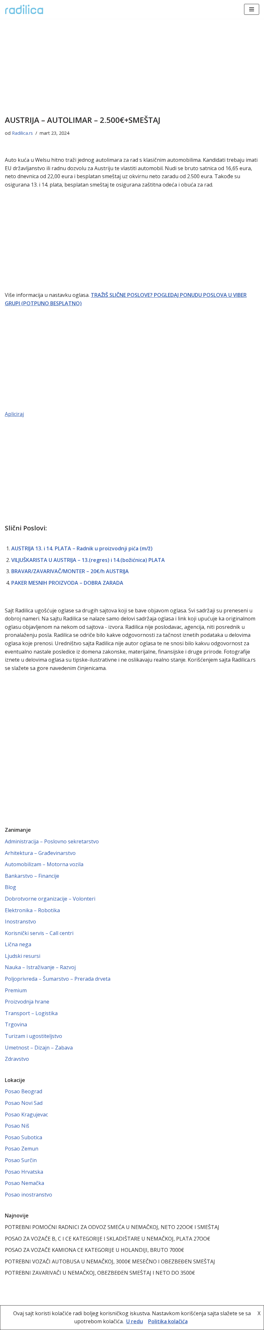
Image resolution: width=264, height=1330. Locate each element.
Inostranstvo (20, 921)
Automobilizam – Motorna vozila (44, 864)
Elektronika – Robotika (32, 910)
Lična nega (18, 944)
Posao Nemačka (24, 1183)
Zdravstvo (17, 1058)
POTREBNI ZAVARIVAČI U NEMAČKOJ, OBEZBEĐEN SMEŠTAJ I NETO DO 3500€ (100, 1272)
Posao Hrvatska (24, 1171)
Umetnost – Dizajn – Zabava (39, 1047)
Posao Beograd (23, 1091)
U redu (134, 1321)
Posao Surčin (21, 1160)
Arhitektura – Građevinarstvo (40, 853)
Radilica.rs (22, 133)
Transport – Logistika (31, 1013)
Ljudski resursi (22, 955)
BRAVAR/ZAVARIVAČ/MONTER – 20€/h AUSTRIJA (70, 571)
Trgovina (16, 1024)
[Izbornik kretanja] (251, 9)
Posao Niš (17, 1125)
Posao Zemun (21, 1148)
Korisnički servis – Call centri (39, 933)
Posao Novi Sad (23, 1102)
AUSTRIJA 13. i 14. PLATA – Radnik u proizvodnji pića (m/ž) (82, 548)
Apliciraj (14, 413)
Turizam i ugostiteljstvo (33, 1036)
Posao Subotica (23, 1137)
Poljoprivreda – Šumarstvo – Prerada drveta (57, 978)
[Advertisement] (132, 66)
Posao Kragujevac (26, 1114)
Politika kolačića (168, 1321)
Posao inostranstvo (28, 1194)
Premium (16, 990)
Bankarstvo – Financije (32, 875)
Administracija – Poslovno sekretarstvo (52, 841)
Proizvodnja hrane (27, 1001)
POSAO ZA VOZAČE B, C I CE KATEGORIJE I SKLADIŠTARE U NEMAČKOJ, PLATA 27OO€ (107, 1238)
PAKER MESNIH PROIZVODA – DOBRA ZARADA (67, 582)
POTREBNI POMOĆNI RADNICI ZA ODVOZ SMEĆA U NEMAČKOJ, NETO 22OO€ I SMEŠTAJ (112, 1227)
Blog (10, 887)
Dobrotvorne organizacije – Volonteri (50, 898)
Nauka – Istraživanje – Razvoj (40, 967)
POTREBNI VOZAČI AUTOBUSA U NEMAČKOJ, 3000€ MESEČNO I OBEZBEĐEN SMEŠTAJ (110, 1261)
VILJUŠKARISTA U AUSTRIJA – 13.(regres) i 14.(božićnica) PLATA (88, 560)
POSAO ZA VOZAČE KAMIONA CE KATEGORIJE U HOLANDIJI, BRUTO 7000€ (94, 1249)
